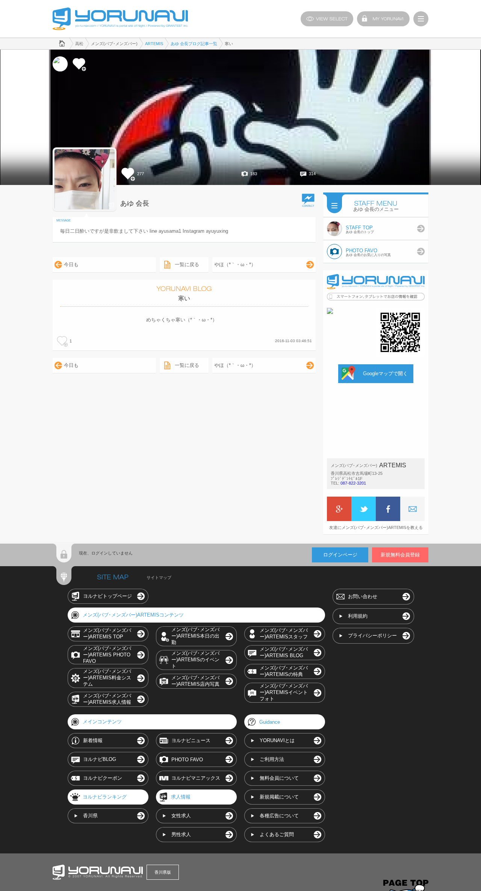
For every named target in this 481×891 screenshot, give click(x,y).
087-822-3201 (353, 483)
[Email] (412, 509)
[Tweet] (363, 509)
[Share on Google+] (339, 509)
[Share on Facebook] (388, 509)
